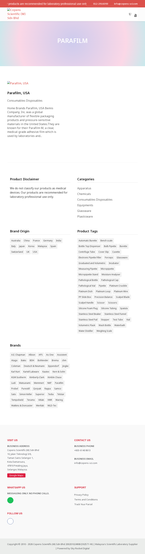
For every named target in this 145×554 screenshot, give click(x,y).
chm (64, 360)
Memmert (39, 382)
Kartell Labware (31, 371)
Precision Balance (103, 297)
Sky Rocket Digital (80, 548)
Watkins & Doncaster (22, 405)
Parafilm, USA (18, 93)
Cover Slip (103, 251)
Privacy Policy (81, 494)
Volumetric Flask (87, 325)
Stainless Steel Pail (88, 319)
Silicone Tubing (109, 308)
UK (28, 251)
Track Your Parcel (83, 504)
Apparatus (84, 188)
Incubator (114, 263)
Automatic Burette (88, 240)
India (58, 240)
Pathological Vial (87, 285)
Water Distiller (86, 330)
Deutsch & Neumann (34, 366)
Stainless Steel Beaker (90, 313)
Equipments (85, 205)
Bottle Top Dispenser (89, 246)
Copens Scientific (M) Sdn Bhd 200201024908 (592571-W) (63, 544)
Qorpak (37, 388)
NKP (49, 382)
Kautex (45, 371)
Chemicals (84, 194)
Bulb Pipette (110, 246)
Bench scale (106, 240)
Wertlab (40, 405)
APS (41, 354)
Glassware (84, 211)
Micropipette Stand (88, 274)
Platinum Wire (121, 291)
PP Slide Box (85, 297)
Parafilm (59, 382)
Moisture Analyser (111, 274)
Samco (57, 388)
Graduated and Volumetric (92, 263)
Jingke (65, 366)
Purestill (26, 388)
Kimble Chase (55, 377)
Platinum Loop (103, 291)
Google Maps (16, 475)
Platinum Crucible (118, 285)
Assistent (62, 354)
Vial (128, 319)
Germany (48, 240)
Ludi (13, 382)
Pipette (102, 285)
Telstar (60, 394)
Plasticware (85, 216)
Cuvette (116, 251)
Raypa (48, 388)
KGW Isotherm (18, 377)
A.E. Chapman (18, 354)
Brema (55, 360)
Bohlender (43, 360)
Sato (13, 394)
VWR (50, 399)
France (36, 240)
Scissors (112, 302)
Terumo (31, 399)
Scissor (101, 302)
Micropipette (107, 268)
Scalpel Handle (86, 302)
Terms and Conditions (86, 499)
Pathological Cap (109, 280)
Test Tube (118, 319)
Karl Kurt (15, 371)
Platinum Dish (85, 291)
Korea (31, 246)
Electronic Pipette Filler (90, 257)
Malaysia (42, 246)
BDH (32, 360)
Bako (23, 360)
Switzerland (17, 251)
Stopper (105, 319)
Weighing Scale (104, 330)
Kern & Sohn (59, 371)
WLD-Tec (52, 405)
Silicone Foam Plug (88, 308)
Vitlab (41, 399)
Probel (14, 388)
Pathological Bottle (88, 280)
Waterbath (119, 325)
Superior (40, 394)
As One (50, 354)
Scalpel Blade (123, 297)
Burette (123, 246)
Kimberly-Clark (37, 377)
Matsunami (24, 382)
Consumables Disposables (24, 101)
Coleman (15, 366)
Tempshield (17, 399)
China (27, 240)
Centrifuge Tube (87, 251)
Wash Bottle (105, 325)
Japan (22, 246)
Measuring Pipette (88, 268)
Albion (32, 354)
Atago (14, 360)
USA (35, 251)
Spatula (124, 308)
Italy (13, 246)
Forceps (109, 257)
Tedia (51, 394)
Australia (15, 240)
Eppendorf (53, 366)
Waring (59, 399)
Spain (53, 246)
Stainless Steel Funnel (115, 313)
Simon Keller (25, 394)
